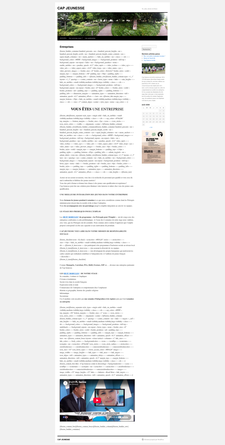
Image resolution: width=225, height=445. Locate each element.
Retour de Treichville (149, 58)
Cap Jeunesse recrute (149, 60)
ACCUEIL (63, 38)
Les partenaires (90, 38)
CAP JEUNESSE (71, 7)
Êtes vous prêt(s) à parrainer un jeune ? (154, 56)
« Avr (150, 127)
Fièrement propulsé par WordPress (154, 439)
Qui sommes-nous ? (76, 38)
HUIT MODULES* (71, 217)
